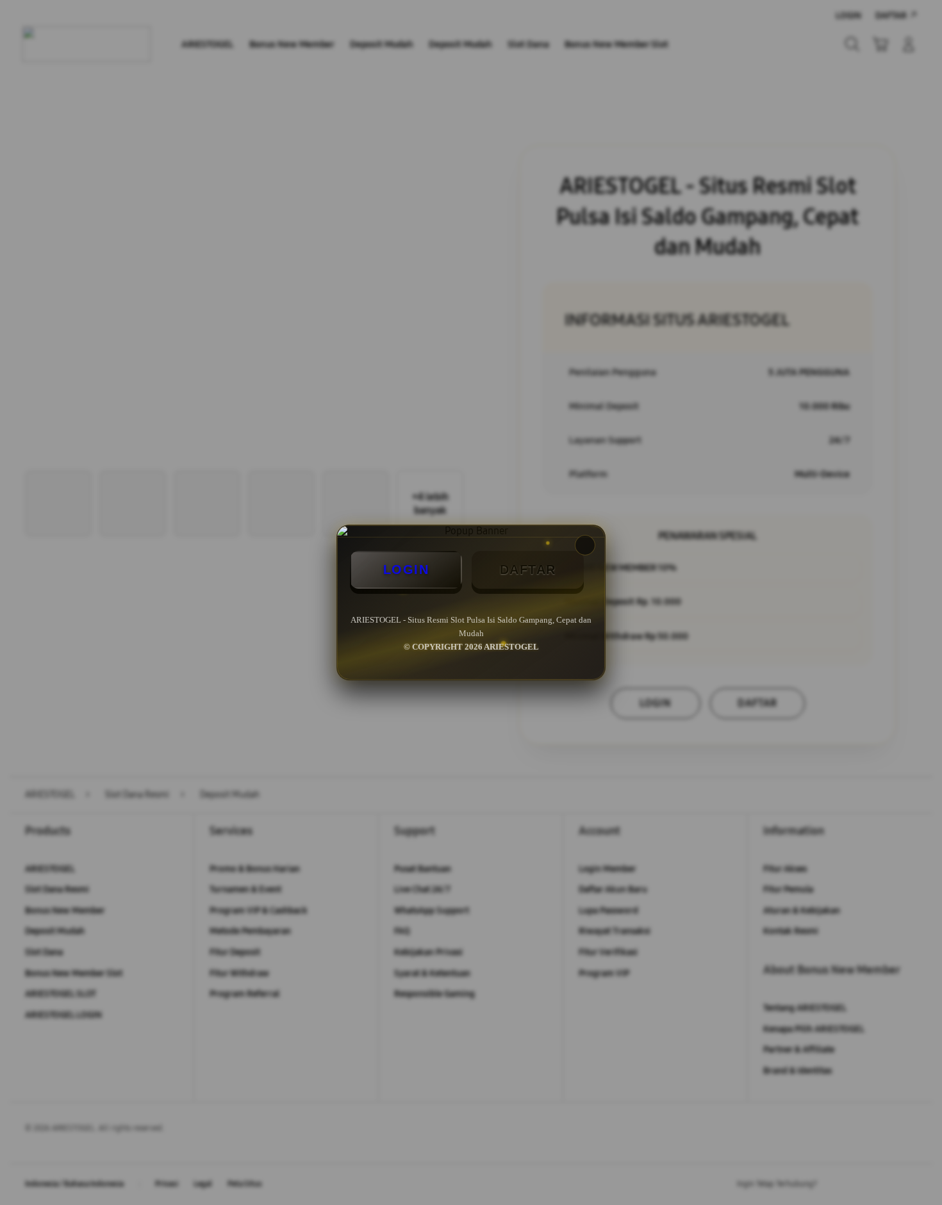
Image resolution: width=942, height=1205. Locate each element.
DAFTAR (528, 569)
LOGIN (406, 569)
